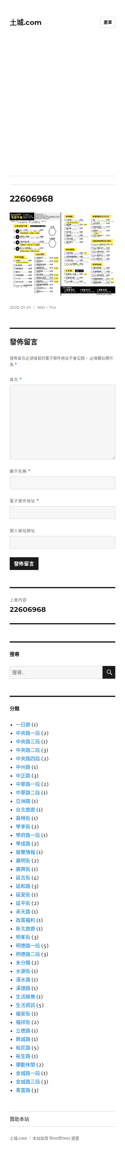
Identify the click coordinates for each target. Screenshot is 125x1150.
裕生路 (23, 1056)
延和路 (23, 886)
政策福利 (25, 920)
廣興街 (23, 869)
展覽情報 (25, 852)
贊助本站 (19, 1119)
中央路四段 (28, 759)
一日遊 (23, 725)
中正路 (23, 776)
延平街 (23, 903)
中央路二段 (28, 750)
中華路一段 (28, 784)
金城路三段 (28, 1082)
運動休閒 (25, 1065)
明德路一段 (28, 946)
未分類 (23, 963)
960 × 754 (46, 307)
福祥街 (23, 1022)
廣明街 (23, 861)
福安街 (23, 1014)
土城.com (26, 22)
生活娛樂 (25, 997)
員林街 (23, 818)
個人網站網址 (22, 530)
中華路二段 (28, 793)
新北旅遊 (25, 929)
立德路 (23, 1031)
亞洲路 (23, 801)
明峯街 (23, 937)
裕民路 (23, 1048)
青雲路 (23, 1090)
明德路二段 (28, 954)
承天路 (23, 912)
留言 (16, 379)
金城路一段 (28, 1073)
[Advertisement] (62, 110)
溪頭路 (23, 988)
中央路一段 (28, 733)
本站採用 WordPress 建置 (55, 1138)
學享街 (23, 827)
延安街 (23, 895)
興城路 (23, 1039)
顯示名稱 (20, 471)
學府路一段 (28, 835)
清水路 (23, 980)
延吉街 (23, 878)
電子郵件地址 (24, 500)
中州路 (23, 767)
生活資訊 (25, 1005)
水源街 (23, 971)
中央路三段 (28, 742)
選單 (108, 22)
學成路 (23, 844)
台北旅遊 (25, 810)
